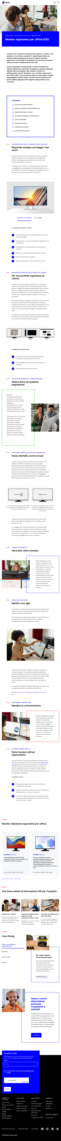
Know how (34, 1108)
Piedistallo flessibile (21, 123)
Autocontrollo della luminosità (23, 104)
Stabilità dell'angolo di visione (23, 112)
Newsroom (49, 1108)
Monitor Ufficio (6, 1102)
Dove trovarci (49, 1117)
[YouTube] (57, 1129)
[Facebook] (42, 1129)
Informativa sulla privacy (8, 1128)
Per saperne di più (41, 976)
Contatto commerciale (37, 1117)
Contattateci (36, 1035)
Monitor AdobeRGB (22, 1110)
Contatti (48, 1106)
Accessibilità (34, 1128)
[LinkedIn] (52, 1129)
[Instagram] (47, 1129)
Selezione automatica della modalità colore (27, 108)
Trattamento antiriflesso (22, 127)
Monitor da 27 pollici (22, 1106)
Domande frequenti (36, 1103)
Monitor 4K (20, 1103)
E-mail (5, 1060)
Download (34, 1101)
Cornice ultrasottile (20, 119)
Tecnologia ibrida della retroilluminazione (27, 116)
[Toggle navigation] (58, 2)
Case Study (49, 1101)
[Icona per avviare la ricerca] (54, 2)
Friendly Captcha (25, 1081)
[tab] (25, 218)
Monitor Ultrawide (21, 1108)
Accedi (7, 1089)
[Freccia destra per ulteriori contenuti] (58, 856)
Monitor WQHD (21, 1101)
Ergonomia (34, 1115)
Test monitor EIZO (36, 1106)
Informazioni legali (23, 1128)
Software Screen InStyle (22, 130)
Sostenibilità (49, 1103)
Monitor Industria (6, 1118)
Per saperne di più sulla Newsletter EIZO (22, 1058)
